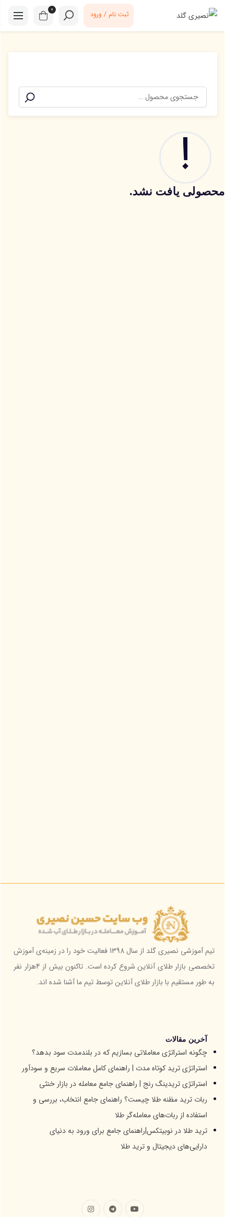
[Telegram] (112, 1209)
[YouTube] (134, 1209)
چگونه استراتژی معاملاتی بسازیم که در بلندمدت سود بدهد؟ (119, 1052)
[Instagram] (90, 1209)
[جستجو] (30, 97)
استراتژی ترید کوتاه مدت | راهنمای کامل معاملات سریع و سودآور (114, 1068)
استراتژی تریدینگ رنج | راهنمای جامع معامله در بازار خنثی (123, 1084)
